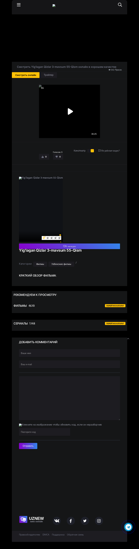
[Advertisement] (69, 38)
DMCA (46, 534)
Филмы (40, 264)
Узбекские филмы (61, 264)
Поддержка (58, 534)
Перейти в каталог (115, 306)
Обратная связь (75, 534)
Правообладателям (29, 534)
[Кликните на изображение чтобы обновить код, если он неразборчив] (60, 425)
